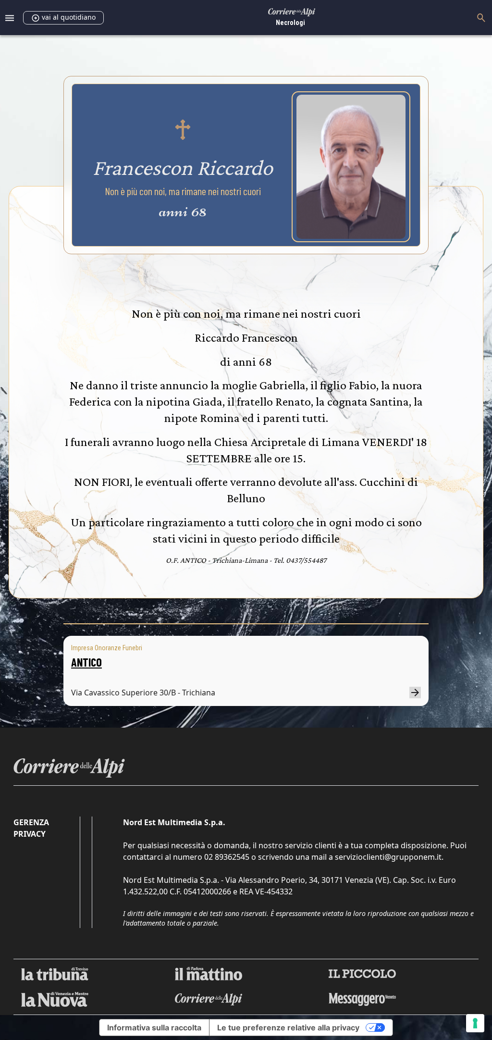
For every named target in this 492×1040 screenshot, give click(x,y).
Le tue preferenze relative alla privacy (288, 1027)
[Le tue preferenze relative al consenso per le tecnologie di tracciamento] (475, 1023)
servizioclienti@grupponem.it (388, 857)
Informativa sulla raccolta (154, 1027)
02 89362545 (226, 857)
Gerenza (31, 822)
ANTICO (86, 662)
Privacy (29, 834)
